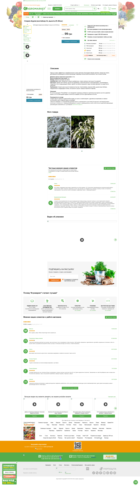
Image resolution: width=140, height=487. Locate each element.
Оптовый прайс (98, 438)
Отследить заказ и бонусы (110, 5)
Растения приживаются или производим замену (100, 29)
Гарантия (60, 435)
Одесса (64, 422)
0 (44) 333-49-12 (45, 457)
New (30, 13)
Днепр (70, 422)
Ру (98, 8)
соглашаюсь (68, 279)
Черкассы (84, 422)
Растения (103, 13)
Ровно (74, 425)
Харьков (58, 422)
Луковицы (57, 13)
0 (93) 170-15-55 (54, 457)
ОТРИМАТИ (9, 476)
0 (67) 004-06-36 (55, 459)
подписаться (55, 280)
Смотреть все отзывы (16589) (70, 388)
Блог (41, 435)
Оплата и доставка (96, 5)
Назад (27, 17)
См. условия (78, 310)
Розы (48, 13)
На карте (93, 457)
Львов (97, 422)
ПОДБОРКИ (26, 13)
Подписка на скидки (96, 435)
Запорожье (77, 422)
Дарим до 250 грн (108, 435)
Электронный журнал (77, 465)
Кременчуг (67, 430)
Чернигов (96, 425)
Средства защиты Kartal (49, 438)
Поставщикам (88, 438)
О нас (46, 435)
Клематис (75, 11)
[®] (34, 10)
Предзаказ (80, 438)
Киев (52, 422)
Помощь (60, 438)
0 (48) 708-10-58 (45, 459)
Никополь (61, 425)
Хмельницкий (88, 425)
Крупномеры (97, 13)
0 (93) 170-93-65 (57, 5)
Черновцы (51, 430)
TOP (32, 13)
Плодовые (63, 13)
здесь (49, 172)
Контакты (52, 435)
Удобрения (108, 13)
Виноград (52, 13)
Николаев (54, 425)
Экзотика (73, 13)
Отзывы (78, 435)
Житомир (103, 425)
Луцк (48, 425)
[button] (106, 55)
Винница (103, 422)
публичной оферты (77, 104)
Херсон (91, 422)
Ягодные (68, 13)
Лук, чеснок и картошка (38, 14)
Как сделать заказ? (70, 438)
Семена (45, 13)
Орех (72, 11)
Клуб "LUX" (85, 435)
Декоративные (85, 13)
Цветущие (78, 13)
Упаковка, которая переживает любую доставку (100, 37)
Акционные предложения (31, 5)
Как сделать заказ (90, 465)
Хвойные (91, 13)
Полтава (68, 425)
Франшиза (86, 5)
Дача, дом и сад (113, 14)
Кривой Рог (111, 422)
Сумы (80, 425)
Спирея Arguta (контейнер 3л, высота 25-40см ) (33, 90)
